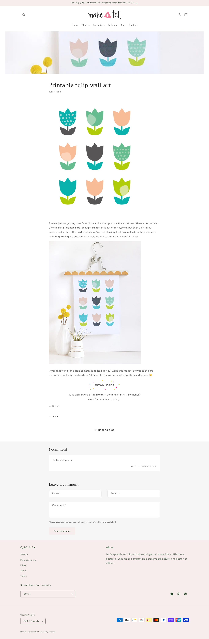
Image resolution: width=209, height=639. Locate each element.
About (23, 570)
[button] (23, 14)
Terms (23, 576)
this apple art (72, 227)
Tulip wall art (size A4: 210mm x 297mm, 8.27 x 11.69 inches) (104, 394)
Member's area (28, 560)
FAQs (23, 565)
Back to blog (106, 430)
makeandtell (33, 632)
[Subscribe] (72, 593)
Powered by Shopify (47, 632)
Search (24, 554)
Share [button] (55, 416)
